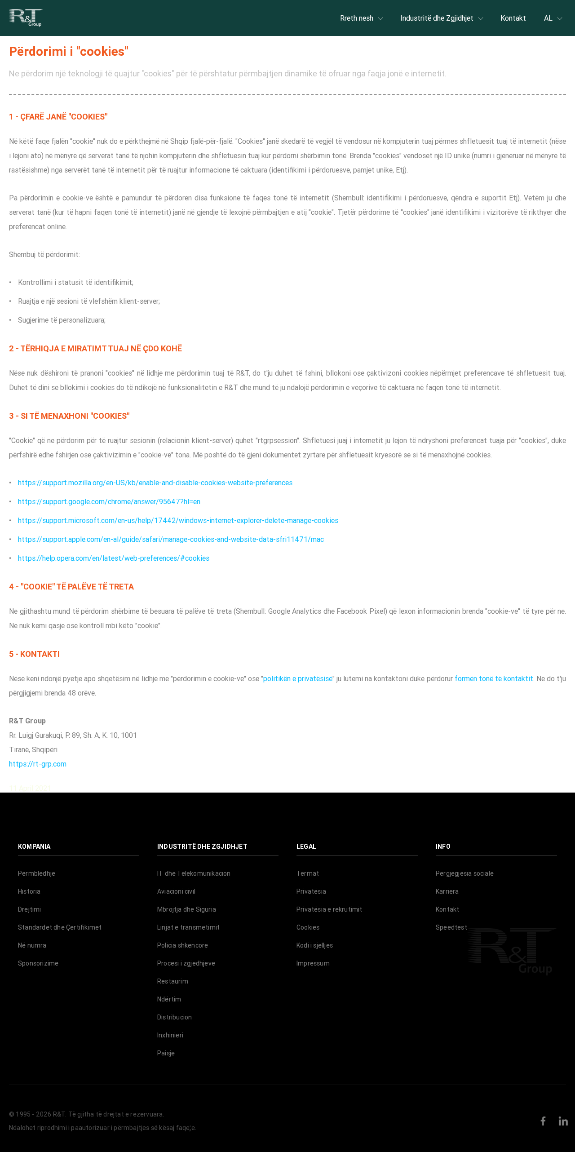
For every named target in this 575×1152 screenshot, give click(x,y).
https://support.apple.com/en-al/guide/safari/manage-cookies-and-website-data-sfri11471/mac (171, 539)
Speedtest (451, 927)
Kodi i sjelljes (314, 945)
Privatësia (311, 891)
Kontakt (513, 17)
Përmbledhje (36, 873)
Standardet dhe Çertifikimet (60, 927)
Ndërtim (169, 999)
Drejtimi (29, 909)
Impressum (313, 963)
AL (548, 17)
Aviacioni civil (176, 891)
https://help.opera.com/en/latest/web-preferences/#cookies (113, 558)
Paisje (166, 1053)
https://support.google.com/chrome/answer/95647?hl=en (109, 501)
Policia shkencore (182, 945)
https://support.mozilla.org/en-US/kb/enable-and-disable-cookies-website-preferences (155, 482)
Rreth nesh (356, 17)
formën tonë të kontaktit (494, 678)
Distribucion (174, 1017)
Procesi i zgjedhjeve (186, 963)
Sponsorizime (38, 963)
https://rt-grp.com (37, 763)
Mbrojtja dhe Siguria (186, 909)
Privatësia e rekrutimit (329, 909)
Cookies (307, 927)
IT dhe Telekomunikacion (194, 873)
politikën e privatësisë (297, 678)
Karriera (447, 891)
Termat (307, 873)
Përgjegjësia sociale (465, 873)
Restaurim (172, 981)
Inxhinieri (170, 1035)
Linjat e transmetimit (188, 927)
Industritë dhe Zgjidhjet (436, 17)
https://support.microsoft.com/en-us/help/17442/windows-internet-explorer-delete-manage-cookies (178, 520)
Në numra (32, 945)
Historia (29, 891)
